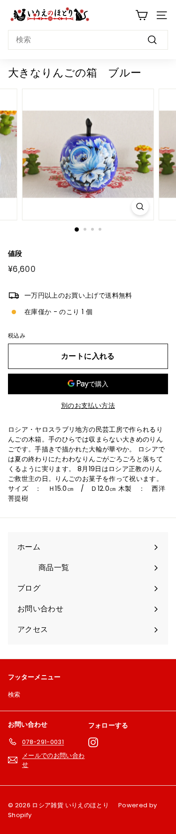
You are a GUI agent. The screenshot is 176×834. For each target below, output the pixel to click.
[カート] (141, 15)
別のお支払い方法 (88, 405)
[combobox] (88, 40)
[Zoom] (140, 206)
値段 (15, 253)
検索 (14, 694)
